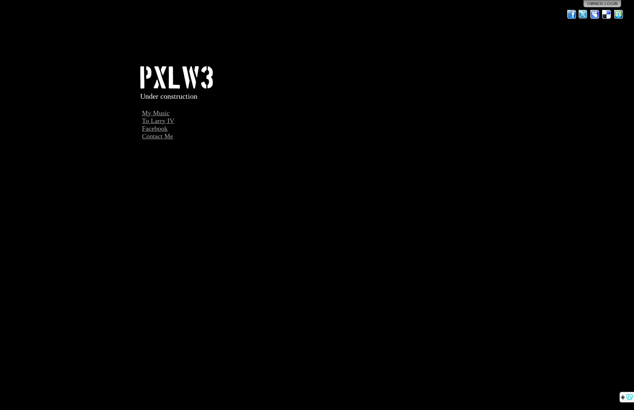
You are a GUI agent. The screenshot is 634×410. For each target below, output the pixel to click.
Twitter (583, 14)
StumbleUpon (618, 14)
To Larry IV (158, 120)
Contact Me (157, 136)
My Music (156, 113)
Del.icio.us (607, 14)
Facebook (155, 128)
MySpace (595, 14)
